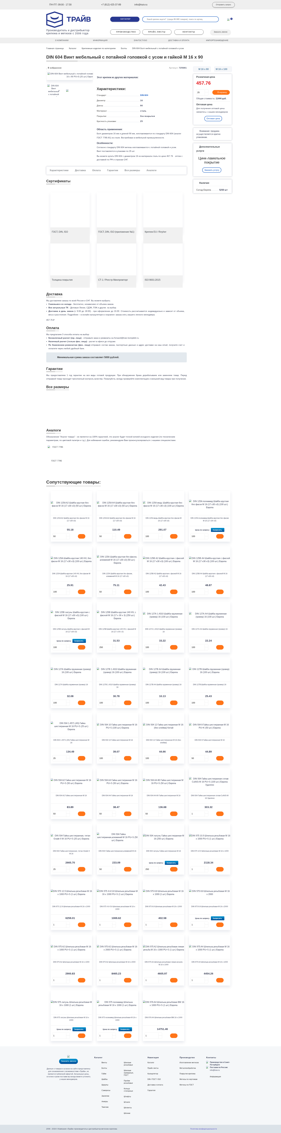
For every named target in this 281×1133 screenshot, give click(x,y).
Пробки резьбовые (128, 1082)
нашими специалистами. (164, 440)
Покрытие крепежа (187, 1074)
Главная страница (55, 48)
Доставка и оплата (155, 1085)
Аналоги (151, 170)
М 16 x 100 (222, 69)
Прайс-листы (153, 1068)
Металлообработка (188, 1068)
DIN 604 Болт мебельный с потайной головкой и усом (158, 48)
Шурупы (105, 1085)
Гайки (104, 1074)
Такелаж (105, 1107)
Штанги (127, 1102)
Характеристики (59, 170)
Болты (124, 48)
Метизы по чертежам (188, 1079)
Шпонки (127, 1113)
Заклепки (105, 1096)
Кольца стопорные (128, 1090)
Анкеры (105, 1101)
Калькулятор (153, 1074)
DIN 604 (144, 95)
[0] (228, 19)
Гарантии (112, 170)
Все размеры (132, 170)
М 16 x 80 (203, 69)
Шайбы (105, 1079)
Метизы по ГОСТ (187, 1085)
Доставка (80, 170)
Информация (215, 1077)
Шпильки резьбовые (128, 1064)
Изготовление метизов (189, 1063)
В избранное (54, 68)
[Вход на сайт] (204, 4)
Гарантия (151, 1090)
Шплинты (128, 1108)
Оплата (96, 170)
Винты (104, 1063)
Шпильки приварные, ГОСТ (129, 1072)
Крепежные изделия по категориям (99, 48)
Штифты (127, 1097)
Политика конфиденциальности (203, 1129)
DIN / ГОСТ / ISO (154, 1079)
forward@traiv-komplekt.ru (126, 338)
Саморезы (106, 1090)
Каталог (72, 48)
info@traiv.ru (215, 1070)
